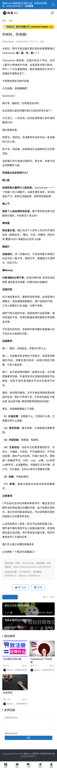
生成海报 (11, 597)
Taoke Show (8, 41)
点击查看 (29, 6)
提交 (28, 738)
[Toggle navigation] (52, 13)
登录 (6, 733)
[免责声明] (15, 682)
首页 (4, 20)
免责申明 (43, 754)
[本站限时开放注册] (15, 648)
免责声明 (7, 692)
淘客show (28, 754)
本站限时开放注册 (12, 658)
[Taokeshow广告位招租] (42, 648)
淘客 (7, 192)
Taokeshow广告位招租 (41, 660)
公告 (42, 41)
